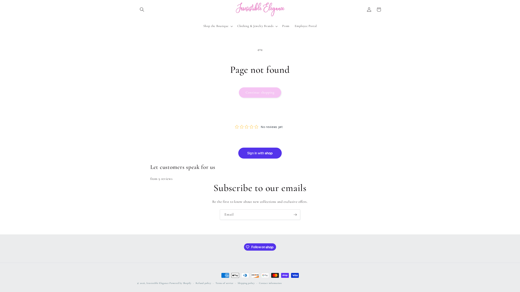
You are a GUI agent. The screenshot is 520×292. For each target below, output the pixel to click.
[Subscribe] (295, 214)
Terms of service (224, 283)
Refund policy (203, 283)
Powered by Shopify (180, 283)
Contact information (270, 283)
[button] (142, 9)
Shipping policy (246, 283)
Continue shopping (260, 92)
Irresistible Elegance (157, 283)
